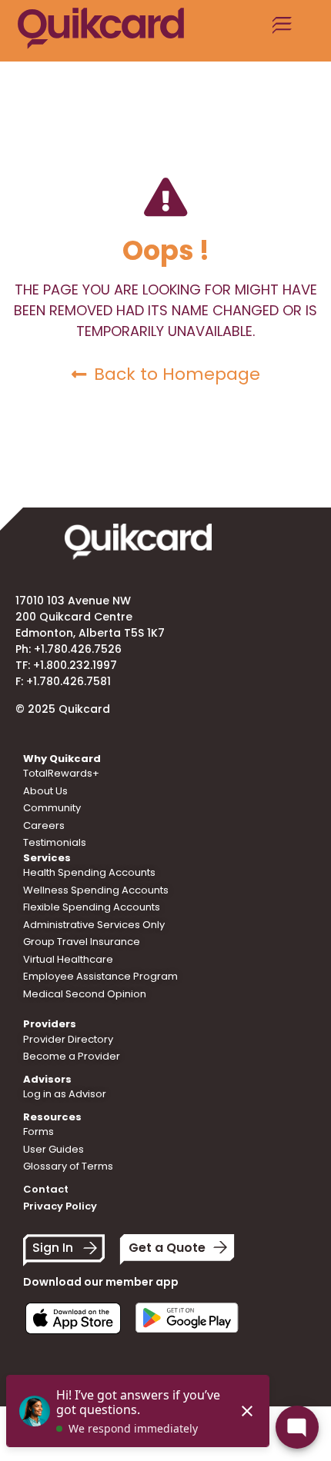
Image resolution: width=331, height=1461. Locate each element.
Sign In (52, 1247)
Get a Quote (167, 1247)
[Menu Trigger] (282, 31)
